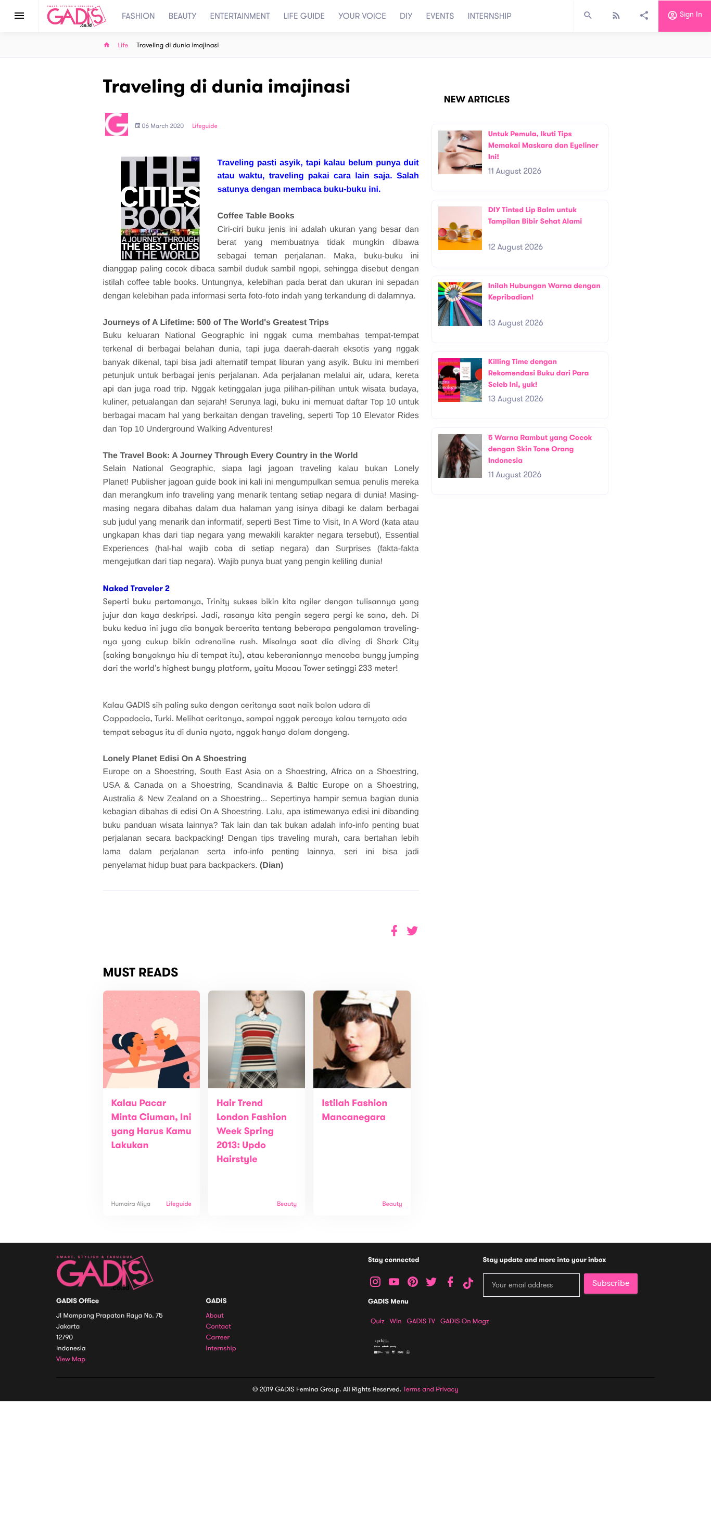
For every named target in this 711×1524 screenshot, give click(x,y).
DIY (406, 16)
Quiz (378, 1321)
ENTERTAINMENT (240, 16)
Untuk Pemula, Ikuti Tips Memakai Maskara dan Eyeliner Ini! (543, 145)
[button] (412, 931)
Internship (221, 1348)
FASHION (138, 16)
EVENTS (440, 16)
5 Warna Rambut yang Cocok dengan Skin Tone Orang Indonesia (540, 449)
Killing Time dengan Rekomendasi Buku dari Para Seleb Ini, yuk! (538, 373)
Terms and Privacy (431, 1389)
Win (396, 1321)
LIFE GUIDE (304, 16)
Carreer (218, 1337)
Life (123, 45)
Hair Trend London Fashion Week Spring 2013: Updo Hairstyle (252, 1131)
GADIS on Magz (464, 1321)
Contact (218, 1326)
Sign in (690, 15)
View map (70, 1359)
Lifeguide (205, 126)
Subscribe (610, 1283)
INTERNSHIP (489, 16)
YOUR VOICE (362, 16)
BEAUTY (183, 16)
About (215, 1315)
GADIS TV (421, 1321)
